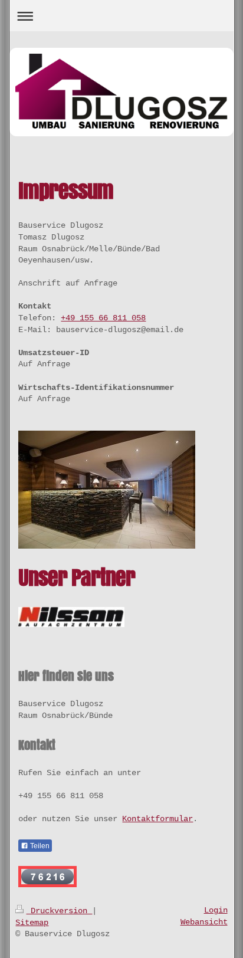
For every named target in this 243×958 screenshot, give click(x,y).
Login (216, 910)
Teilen (39, 846)
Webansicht (204, 922)
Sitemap (31, 922)
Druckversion (59, 911)
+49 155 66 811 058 (103, 318)
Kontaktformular (157, 819)
